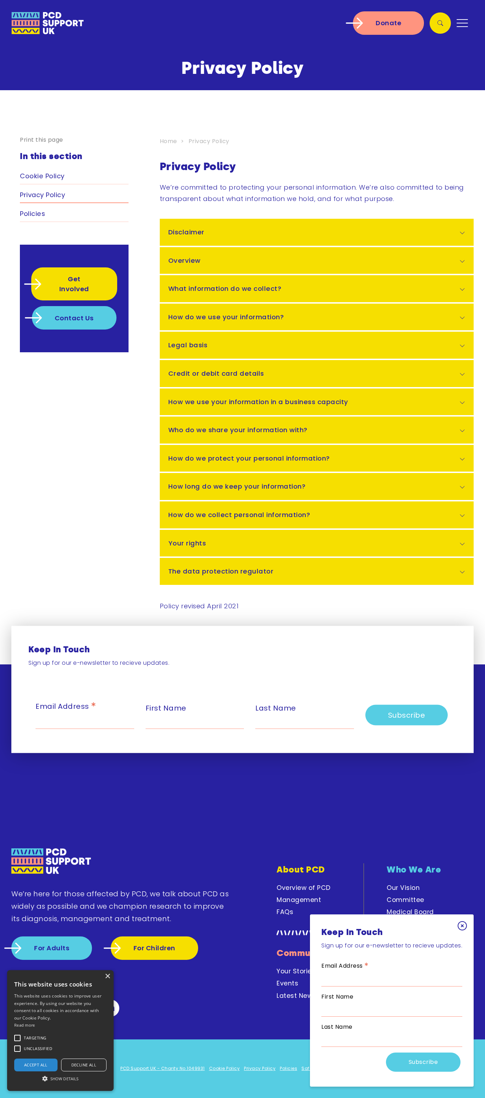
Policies (32, 213)
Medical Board (410, 912)
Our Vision (403, 888)
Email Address (345, 966)
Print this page (41, 140)
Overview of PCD (304, 888)
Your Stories (296, 971)
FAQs (285, 912)
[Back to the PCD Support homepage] (47, 23)
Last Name (337, 1027)
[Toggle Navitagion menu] (462, 23)
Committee (405, 900)
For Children (154, 948)
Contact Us (74, 318)
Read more (24, 1025)
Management (299, 900)
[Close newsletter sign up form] (462, 925)
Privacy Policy (42, 194)
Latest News (296, 995)
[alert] (60, 1030)
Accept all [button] (36, 1064)
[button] (35, 1038)
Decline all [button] (83, 1064)
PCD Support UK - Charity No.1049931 (162, 1068)
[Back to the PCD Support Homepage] (51, 862)
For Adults (51, 948)
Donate (388, 22)
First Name (337, 997)
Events (287, 983)
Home (168, 141)
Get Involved (74, 283)
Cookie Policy (42, 176)
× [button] (107, 976)
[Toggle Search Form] (440, 23)
